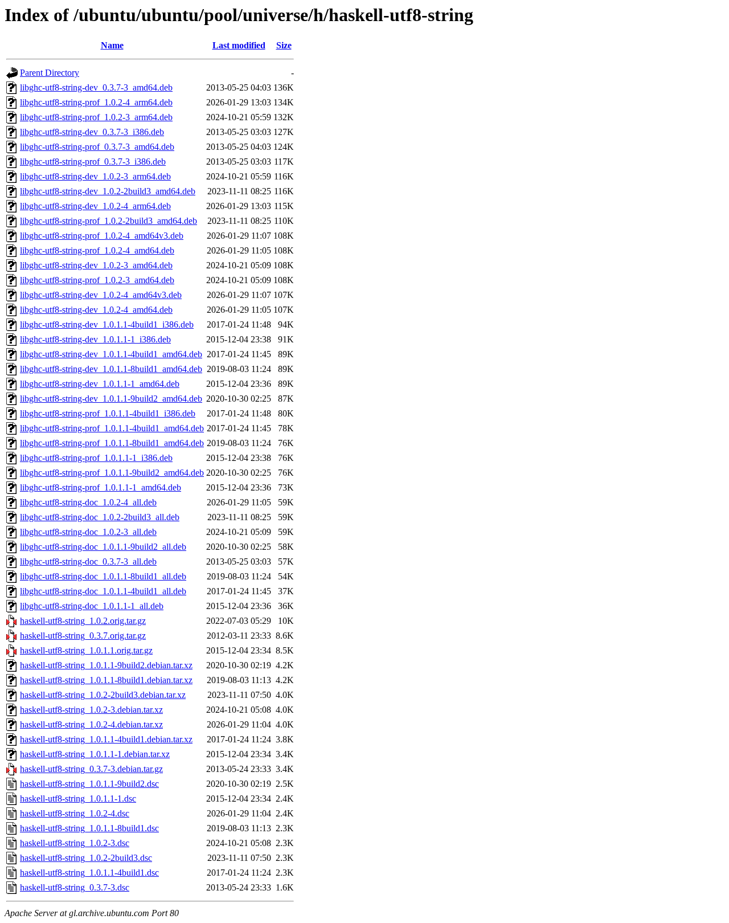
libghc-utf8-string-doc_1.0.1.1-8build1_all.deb (103, 576)
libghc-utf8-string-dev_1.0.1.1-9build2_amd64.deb (111, 398)
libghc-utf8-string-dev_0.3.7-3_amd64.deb (96, 87)
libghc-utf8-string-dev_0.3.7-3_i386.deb (92, 132)
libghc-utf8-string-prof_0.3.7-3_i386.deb (93, 161)
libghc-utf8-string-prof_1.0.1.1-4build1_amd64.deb (112, 428)
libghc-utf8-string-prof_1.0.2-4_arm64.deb (96, 102)
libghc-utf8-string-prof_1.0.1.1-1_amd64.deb (100, 487)
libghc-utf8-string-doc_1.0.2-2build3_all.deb (99, 517)
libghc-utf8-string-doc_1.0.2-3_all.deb (88, 532)
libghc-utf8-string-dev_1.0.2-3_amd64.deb (96, 265)
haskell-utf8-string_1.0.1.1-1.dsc (78, 798)
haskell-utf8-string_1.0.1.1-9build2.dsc (89, 784)
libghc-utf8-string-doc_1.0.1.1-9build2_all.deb (103, 547)
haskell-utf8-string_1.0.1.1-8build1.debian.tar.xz (106, 680)
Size (284, 45)
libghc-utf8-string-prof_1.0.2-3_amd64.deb (97, 280)
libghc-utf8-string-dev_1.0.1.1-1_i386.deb (95, 339)
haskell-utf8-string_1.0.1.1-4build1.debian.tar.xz (106, 739)
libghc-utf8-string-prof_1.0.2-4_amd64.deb (97, 250)
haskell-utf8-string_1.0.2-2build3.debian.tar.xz (103, 695)
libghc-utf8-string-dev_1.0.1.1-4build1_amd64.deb (111, 354)
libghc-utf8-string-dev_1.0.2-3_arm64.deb (95, 176)
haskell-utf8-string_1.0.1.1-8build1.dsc (89, 828)
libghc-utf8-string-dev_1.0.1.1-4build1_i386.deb (107, 324)
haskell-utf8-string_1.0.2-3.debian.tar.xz (91, 709)
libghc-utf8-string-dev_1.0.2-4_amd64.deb (96, 310)
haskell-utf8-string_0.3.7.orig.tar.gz (83, 635)
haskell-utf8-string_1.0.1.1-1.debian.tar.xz (95, 754)
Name (112, 45)
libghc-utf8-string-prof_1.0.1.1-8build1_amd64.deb (112, 443)
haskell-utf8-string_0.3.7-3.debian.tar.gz (91, 769)
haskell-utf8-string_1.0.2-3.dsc (74, 843)
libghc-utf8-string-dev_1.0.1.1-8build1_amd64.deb (111, 369)
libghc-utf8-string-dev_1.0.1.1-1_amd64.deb (99, 384)
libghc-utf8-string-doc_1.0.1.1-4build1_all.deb (103, 591)
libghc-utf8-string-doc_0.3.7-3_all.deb (88, 561)
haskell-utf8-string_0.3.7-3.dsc (74, 887)
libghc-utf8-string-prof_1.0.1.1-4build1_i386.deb (107, 413)
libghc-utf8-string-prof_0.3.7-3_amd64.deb (97, 147)
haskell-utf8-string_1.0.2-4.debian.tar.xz (91, 724)
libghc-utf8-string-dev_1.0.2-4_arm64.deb (95, 206)
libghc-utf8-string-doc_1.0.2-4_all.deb (88, 502)
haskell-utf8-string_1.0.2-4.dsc (74, 813)
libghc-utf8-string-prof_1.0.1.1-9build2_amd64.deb (112, 472)
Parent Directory (49, 72)
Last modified (238, 45)
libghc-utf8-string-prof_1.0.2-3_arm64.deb (96, 117)
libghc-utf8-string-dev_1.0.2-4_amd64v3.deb (101, 295)
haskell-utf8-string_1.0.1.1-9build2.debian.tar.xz (106, 665)
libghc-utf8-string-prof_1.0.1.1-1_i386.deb (96, 458)
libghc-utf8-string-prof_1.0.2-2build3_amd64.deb (108, 221)
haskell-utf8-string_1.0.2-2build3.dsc (86, 858)
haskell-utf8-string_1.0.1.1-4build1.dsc (89, 872)
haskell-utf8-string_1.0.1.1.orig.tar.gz (86, 650)
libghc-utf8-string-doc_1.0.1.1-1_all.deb (91, 606)
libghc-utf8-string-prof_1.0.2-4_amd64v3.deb (101, 235)
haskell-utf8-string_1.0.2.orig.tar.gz (83, 621)
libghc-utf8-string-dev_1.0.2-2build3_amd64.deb (107, 191)
